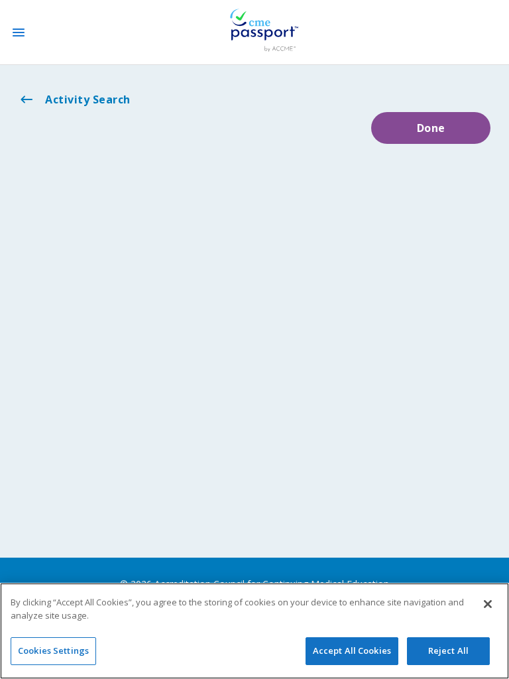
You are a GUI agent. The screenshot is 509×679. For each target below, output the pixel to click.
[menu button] (19, 32)
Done (431, 128)
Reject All (448, 650)
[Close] (487, 604)
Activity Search (88, 99)
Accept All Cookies (352, 650)
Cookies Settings (53, 650)
